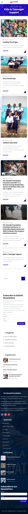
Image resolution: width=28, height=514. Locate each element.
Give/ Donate (6, 442)
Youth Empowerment (10, 346)
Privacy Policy (6, 445)
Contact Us (5, 439)
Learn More (5, 50)
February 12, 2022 (8, 178)
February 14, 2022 (8, 39)
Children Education (10, 143)
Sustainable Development (11, 339)
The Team (5, 429)
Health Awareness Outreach (13, 457)
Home (7, 6)
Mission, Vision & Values (8, 426)
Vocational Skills (6, 435)
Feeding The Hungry (10, 42)
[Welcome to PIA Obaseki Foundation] (14, 2)
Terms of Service (7, 448)
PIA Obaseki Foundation (21, 511)
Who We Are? (6, 423)
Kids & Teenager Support (12, 254)
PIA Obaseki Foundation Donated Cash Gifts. (15, 375)
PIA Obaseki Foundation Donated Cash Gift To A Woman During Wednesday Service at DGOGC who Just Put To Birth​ (13, 185)
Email (4, 318)
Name (5, 314)
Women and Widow (9, 343)
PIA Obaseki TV (6, 432)
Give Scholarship (9, 79)
